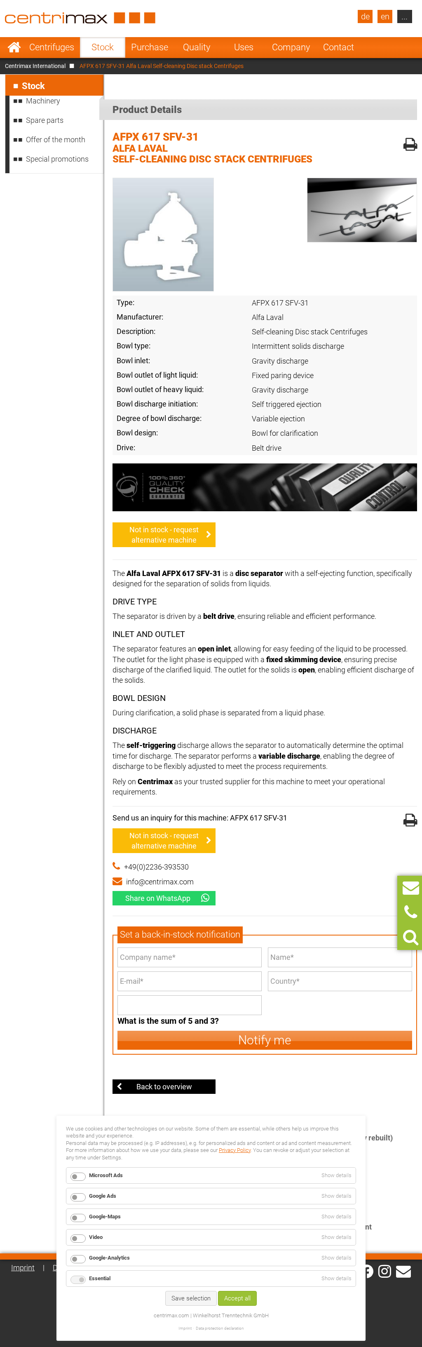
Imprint (23, 1267)
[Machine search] (410, 937)
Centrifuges (51, 47)
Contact (338, 47)
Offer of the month (55, 139)
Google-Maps (105, 1216)
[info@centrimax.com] (403, 1271)
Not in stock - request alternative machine (164, 534)
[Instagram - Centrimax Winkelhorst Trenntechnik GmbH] (384, 1271)
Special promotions (57, 159)
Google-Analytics (109, 1258)
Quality (196, 47)
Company (291, 47)
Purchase (149, 47)
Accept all (237, 1298)
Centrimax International (35, 66)
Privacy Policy (235, 1150)
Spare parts (44, 120)
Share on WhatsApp (157, 898)
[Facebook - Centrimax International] (366, 1271)
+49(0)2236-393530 (156, 867)
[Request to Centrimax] (411, 888)
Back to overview (164, 1086)
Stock (102, 47)
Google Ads (102, 1196)
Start (14, 47)
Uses (243, 47)
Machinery (43, 100)
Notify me (264, 1040)
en (385, 16)
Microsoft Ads (106, 1175)
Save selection (191, 1298)
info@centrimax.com (160, 881)
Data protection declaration (220, 1328)
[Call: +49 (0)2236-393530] (410, 912)
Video (96, 1237)
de (365, 16)
